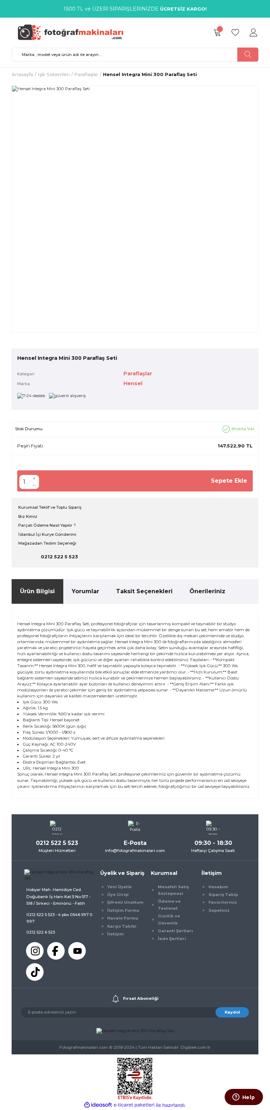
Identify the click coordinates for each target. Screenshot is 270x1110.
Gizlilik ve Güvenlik (169, 919)
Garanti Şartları (175, 930)
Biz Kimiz (27, 516)
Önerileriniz (207, 591)
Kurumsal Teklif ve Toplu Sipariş (50, 507)
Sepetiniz (219, 910)
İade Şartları (172, 938)
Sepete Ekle (229, 480)
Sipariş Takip (223, 894)
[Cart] (217, 33)
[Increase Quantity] (34, 478)
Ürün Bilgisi (37, 591)
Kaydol (232, 1012)
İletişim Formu (123, 910)
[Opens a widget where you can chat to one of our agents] (243, 1097)
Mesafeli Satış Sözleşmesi (173, 890)
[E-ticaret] (134, 1105)
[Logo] (74, 32)
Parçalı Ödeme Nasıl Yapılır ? (47, 525)
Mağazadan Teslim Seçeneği (47, 543)
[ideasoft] (98, 1105)
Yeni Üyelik (119, 886)
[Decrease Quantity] (34, 485)
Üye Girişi (118, 894)
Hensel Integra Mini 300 (56, 768)
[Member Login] (253, 33)
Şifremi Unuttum (125, 902)
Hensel (132, 383)
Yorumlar (85, 591)
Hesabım (218, 886)
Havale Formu (122, 918)
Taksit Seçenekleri (144, 591)
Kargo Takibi (121, 926)
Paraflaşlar (137, 373)
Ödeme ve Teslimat (169, 904)
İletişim (115, 934)
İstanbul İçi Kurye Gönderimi (47, 534)
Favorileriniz (222, 902)
